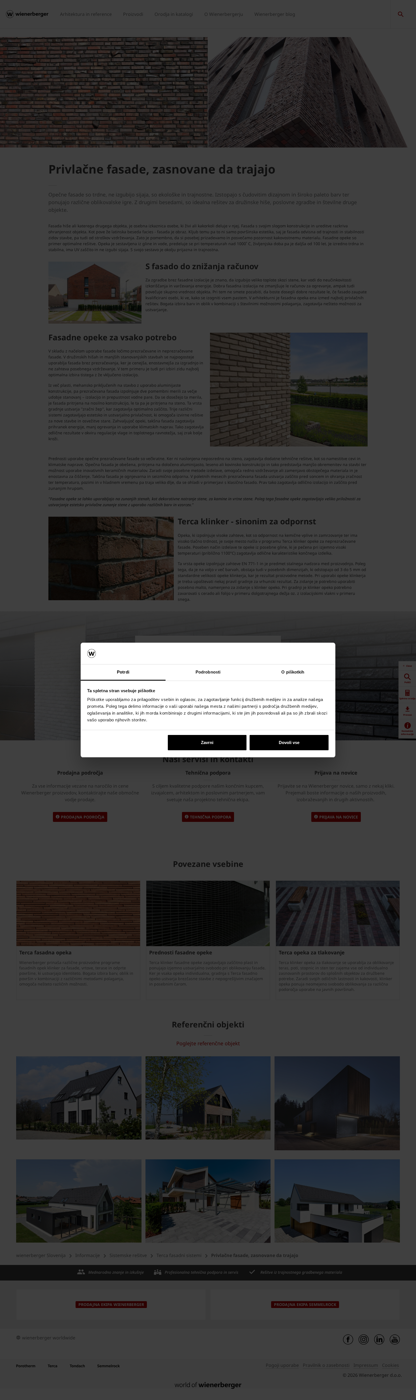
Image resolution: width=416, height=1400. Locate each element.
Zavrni (207, 742)
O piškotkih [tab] (292, 672)
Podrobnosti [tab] (208, 672)
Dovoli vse (289, 742)
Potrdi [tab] (123, 672)
